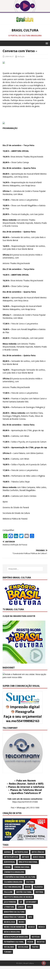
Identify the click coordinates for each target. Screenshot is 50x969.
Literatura (9, 907)
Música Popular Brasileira (16, 937)
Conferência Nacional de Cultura (19, 877)
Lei (21, 902)
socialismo (9, 947)
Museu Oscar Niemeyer (14, 927)
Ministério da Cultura (14, 912)
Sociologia (23, 947)
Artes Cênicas (38, 852)
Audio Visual (38, 857)
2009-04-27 (9, 56)
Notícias (36, 937)
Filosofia (38, 887)
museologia (9, 922)
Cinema (7, 867)
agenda (7, 852)
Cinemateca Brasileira (14, 872)
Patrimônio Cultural (14, 942)
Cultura (30, 882)
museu (21, 922)
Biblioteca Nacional (28, 862)
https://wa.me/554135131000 (25, 802)
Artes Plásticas (11, 857)
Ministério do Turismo (14, 917)
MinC (29, 907)
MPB (30, 917)
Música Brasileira (12, 932)
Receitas (41, 942)
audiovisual (9, 862)
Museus (31, 927)
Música (41, 927)
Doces (27, 887)
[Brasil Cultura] (25, 23)
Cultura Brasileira (12, 887)
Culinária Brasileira (13, 882)
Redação (21, 56)
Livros (21, 907)
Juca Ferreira (10, 902)
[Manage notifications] (44, 963)
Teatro (35, 947)
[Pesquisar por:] (25, 569)
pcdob (30, 942)
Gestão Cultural (24, 892)
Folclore (8, 892)
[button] (46, 43)
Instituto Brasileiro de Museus (18, 897)
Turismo (8, 952)
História (39, 892)
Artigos (25, 857)
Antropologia (21, 852)
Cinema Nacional (22, 867)
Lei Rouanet (31, 902)
